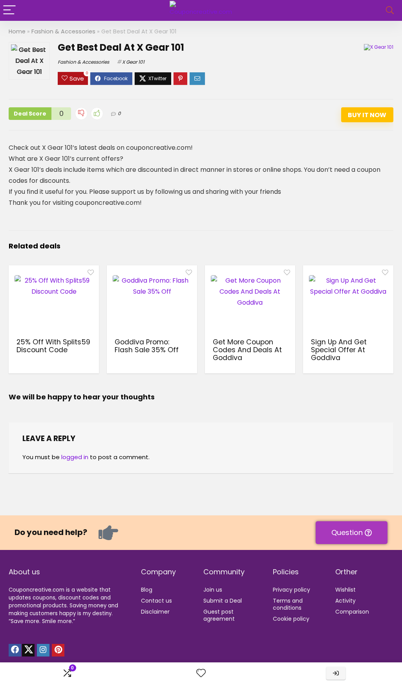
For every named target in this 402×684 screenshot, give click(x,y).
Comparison (352, 612)
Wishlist (345, 590)
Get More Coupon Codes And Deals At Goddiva (247, 349)
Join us (212, 590)
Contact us (156, 601)
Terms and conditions (288, 604)
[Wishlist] (201, 673)
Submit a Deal (222, 601)
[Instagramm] (43, 650)
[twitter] (28, 650)
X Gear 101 (133, 62)
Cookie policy (291, 619)
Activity (345, 601)
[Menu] (9, 10)
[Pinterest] (58, 650)
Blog (146, 590)
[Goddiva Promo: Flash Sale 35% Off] (152, 300)
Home (17, 31)
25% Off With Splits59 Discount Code (53, 346)
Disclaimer (155, 612)
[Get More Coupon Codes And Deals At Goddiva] (250, 300)
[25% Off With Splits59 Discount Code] (54, 300)
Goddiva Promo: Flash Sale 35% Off (147, 346)
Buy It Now (367, 115)
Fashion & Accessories (63, 31)
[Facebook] (15, 650)
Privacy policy (291, 590)
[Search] (389, 10)
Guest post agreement (219, 615)
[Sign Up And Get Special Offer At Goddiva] (348, 300)
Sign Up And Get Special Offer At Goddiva (339, 349)
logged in (74, 457)
